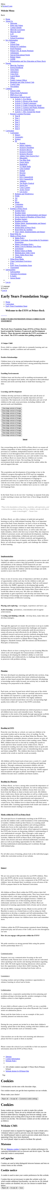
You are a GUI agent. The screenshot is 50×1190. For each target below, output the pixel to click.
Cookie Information (13, 1059)
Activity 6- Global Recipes (25, 110)
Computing (19, 204)
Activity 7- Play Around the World (27, 112)
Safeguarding (10, 270)
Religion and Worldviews (24, 194)
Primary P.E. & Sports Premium (21, 51)
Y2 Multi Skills (25, 166)
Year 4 (17, 124)
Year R (17, 116)
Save (21, 1188)
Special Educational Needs (20, 55)
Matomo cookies (13, 1149)
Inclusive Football (26, 152)
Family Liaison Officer (18, 80)
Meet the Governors (17, 30)
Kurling (22, 175)
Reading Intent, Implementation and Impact (31, 215)
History (17, 135)
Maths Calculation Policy (24, 244)
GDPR (12, 59)
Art (16, 198)
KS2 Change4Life (26, 179)
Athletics (23, 181)
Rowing (22, 173)
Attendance (14, 72)
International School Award (20, 97)
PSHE (17, 196)
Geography (19, 137)
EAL (12, 263)
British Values (15, 57)
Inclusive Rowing (26, 154)
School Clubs (15, 91)
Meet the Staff (15, 32)
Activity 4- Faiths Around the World (28, 105)
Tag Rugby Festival (27, 183)
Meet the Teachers (17, 65)
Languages (19, 206)
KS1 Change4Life (26, 177)
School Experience (17, 38)
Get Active (23, 192)
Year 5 (17, 126)
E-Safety (13, 276)
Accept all (13, 1099)
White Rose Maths (17, 259)
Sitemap (9, 1057)
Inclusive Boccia (26, 150)
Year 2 (17, 120)
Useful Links (15, 84)
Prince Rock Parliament (19, 93)
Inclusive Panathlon (27, 148)
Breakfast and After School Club (22, 82)
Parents (8, 63)
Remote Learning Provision (20, 114)
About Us (9, 21)
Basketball (23, 164)
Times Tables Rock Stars (24, 255)
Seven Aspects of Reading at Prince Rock (30, 217)
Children (9, 89)
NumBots (18, 257)
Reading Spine (20, 213)
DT (16, 200)
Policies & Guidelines (18, 46)
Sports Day (24, 185)
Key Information (12, 40)
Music (17, 202)
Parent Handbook (16, 68)
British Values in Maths (23, 251)
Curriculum (10, 131)
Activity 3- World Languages (25, 103)
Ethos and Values (16, 25)
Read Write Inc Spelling (23, 230)
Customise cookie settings (28, 1099)
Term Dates (14, 70)
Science (18, 139)
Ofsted (12, 42)
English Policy (20, 211)
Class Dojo (14, 74)
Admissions (14, 53)
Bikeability (24, 158)
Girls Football (25, 169)
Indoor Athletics (25, 145)
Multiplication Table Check (25, 253)
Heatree (22, 143)
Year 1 (17, 118)
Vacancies (14, 36)
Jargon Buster (15, 278)
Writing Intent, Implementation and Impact (30, 223)
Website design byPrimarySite (17, 1071)
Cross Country (25, 188)
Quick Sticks (24, 162)
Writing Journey (21, 225)
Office (12, 78)
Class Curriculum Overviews (21, 261)
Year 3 (17, 122)
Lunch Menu (15, 76)
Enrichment (19, 249)
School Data (14, 44)
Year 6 (17, 129)
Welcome (13, 23)
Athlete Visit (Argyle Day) (29, 156)
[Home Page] (6, 6)
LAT (12, 34)
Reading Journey (21, 219)
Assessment (14, 268)
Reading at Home (21, 221)
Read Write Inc (15, 234)
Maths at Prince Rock (18, 236)
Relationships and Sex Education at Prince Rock (28, 61)
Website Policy (11, 1061)
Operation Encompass (18, 274)
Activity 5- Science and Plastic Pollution (29, 108)
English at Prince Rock (18, 209)
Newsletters (14, 86)
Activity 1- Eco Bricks (23, 99)
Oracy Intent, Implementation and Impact (30, 232)
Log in (8, 282)
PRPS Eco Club (16, 95)
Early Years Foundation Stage (21, 265)
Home (8, 19)
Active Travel (25, 190)
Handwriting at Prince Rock (25, 228)
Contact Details (16, 28)
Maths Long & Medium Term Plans (28, 246)
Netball (22, 171)
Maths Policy (20, 238)
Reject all (5, 1099)
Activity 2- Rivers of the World (26, 101)
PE (16, 141)
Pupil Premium (15, 49)
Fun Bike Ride (25, 160)
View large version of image (11, 408)
